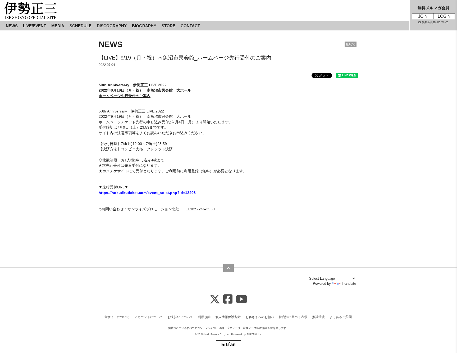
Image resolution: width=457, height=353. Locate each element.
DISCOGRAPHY (112, 26)
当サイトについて (117, 317)
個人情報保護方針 (228, 317)
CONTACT (190, 26)
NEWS (12, 26)
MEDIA (57, 26)
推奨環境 (318, 317)
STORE (168, 26)
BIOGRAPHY (144, 26)
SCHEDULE (81, 26)
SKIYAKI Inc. (254, 334)
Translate (349, 284)
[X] (215, 299)
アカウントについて (148, 317)
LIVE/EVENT (34, 26)
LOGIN (444, 16)
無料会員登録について (435, 22)
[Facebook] (228, 299)
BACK (350, 44)
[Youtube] (241, 299)
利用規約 (204, 317)
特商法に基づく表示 (293, 317)
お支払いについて (180, 317)
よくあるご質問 (341, 317)
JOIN (423, 16)
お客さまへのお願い (259, 317)
